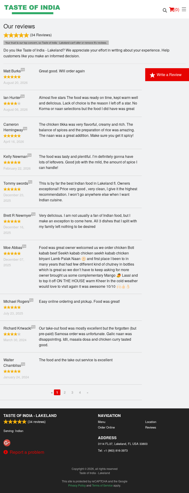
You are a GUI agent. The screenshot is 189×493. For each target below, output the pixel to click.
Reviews (150, 427)
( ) (176, 9)
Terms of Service (102, 485)
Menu (101, 422)
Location (150, 422)
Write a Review (169, 74)
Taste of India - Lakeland (30, 415)
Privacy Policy (77, 485)
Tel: (113, 450)
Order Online (106, 427)
